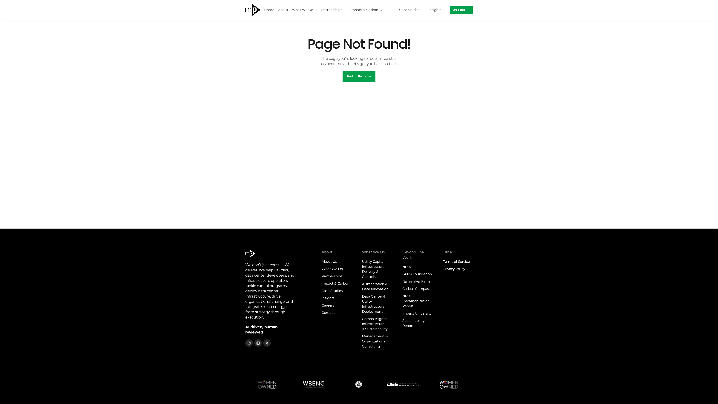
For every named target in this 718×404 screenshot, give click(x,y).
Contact (328, 313)
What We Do (332, 269)
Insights (328, 298)
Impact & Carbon (335, 283)
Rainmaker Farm (416, 281)
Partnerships (332, 276)
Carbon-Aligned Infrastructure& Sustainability (375, 324)
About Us (329, 262)
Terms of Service (456, 262)
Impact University (416, 313)
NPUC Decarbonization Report (416, 301)
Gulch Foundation (417, 274)
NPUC (407, 267)
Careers (328, 305)
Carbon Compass (416, 289)
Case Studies (332, 291)
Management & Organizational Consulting (375, 341)
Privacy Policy (454, 269)
